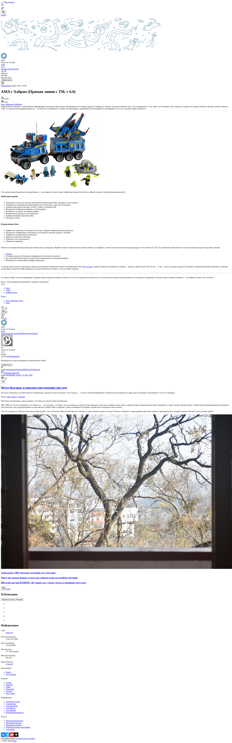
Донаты (9, 254)
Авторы (9, 691)
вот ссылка (87, 267)
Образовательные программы (18, 727)
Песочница (10, 693)
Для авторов (11, 704)
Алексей (9, 664)
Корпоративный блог (14, 721)
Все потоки (9, 2)
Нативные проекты (14, 725)
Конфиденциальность (15, 713)
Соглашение (11, 710)
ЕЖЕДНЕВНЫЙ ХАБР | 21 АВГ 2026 (17, 375)
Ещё (8, 589)
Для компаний (12, 706)
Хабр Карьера (6, 333)
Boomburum (6, 86)
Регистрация (11, 674)
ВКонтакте (25, 333)
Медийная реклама (13, 723)
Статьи (9, 683)
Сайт (3, 370)
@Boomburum (13, 356)
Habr (14, 741)
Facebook (16, 333)
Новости (9, 685)
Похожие (19, 599)
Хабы (8, 687)
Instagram (34, 333)
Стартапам (10, 729)
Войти (8, 672)
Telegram (36, 370)
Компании (10, 689)
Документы (10, 708)
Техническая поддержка (25, 738)
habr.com (9, 633)
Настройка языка (8, 739)
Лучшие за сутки (8, 599)
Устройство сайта (13, 702)
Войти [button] (3, 15)
